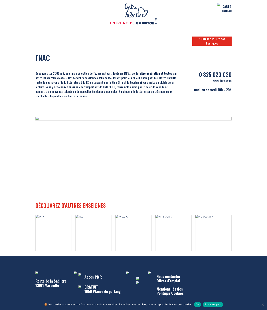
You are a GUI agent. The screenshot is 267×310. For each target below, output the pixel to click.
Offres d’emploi (168, 280)
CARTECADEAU (227, 8)
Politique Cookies (170, 293)
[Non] (262, 304)
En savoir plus (213, 304)
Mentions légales (170, 289)
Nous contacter (168, 276)
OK (197, 304)
